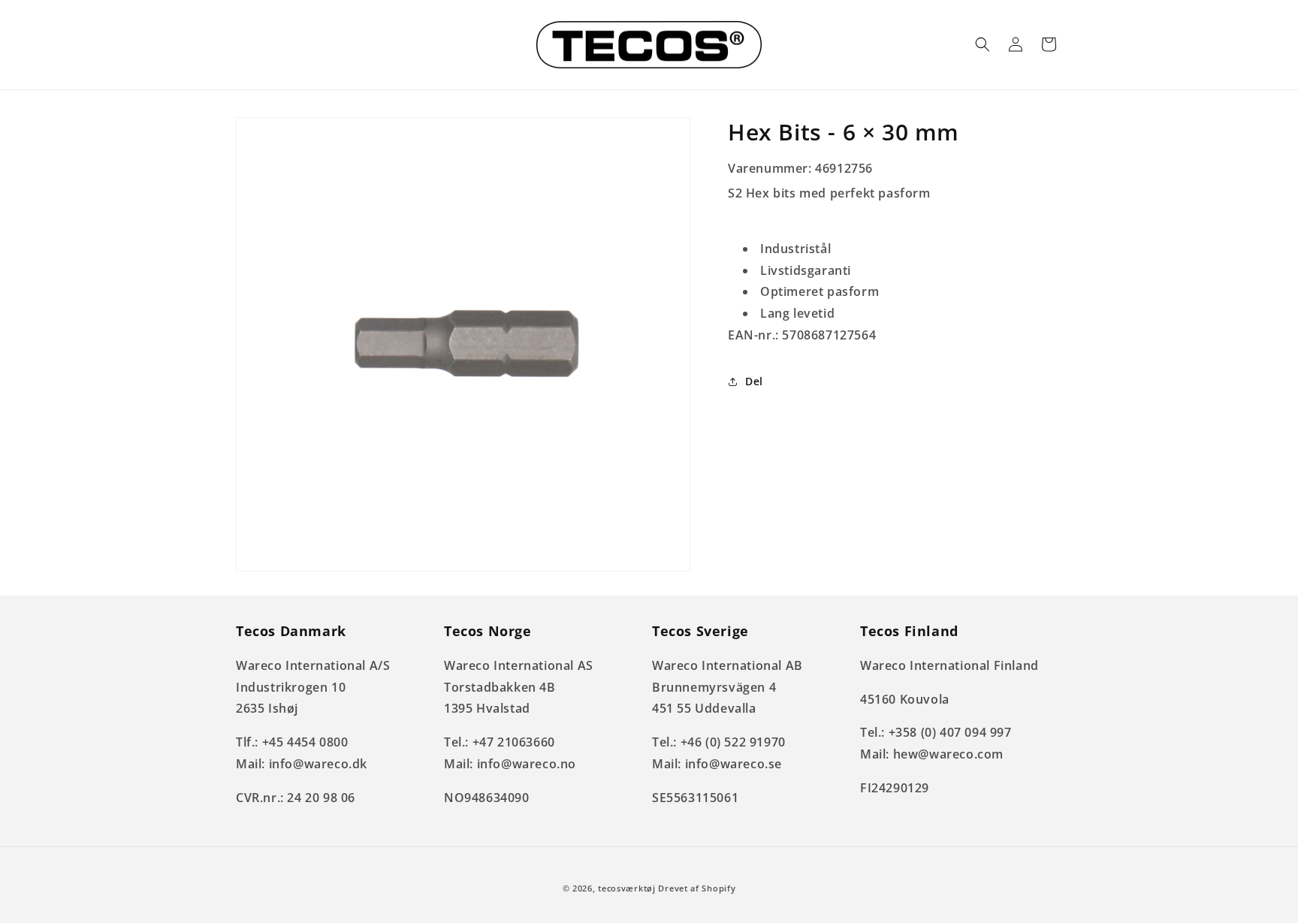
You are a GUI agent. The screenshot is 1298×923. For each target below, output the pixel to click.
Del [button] (754, 381)
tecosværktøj (626, 888)
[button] (982, 44)
